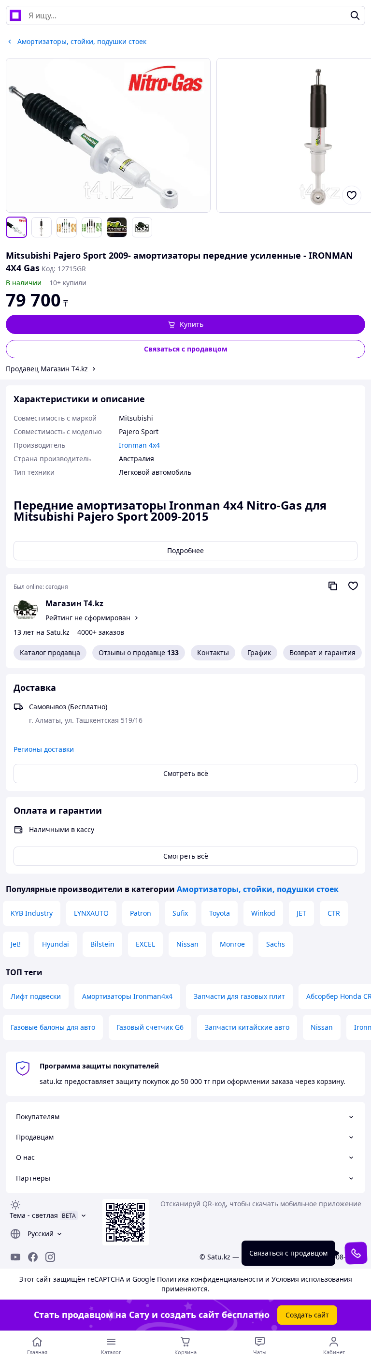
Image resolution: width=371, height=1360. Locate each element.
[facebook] (33, 1257)
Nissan (187, 944)
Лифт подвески (36, 996)
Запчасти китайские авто (247, 1027)
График (259, 652)
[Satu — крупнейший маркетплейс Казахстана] (15, 15)
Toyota (219, 913)
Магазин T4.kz (74, 603)
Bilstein (102, 944)
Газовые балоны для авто (53, 1027)
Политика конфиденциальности (210, 1279)
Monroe (232, 944)
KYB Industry (32, 913)
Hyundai (55, 944)
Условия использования (311, 1279)
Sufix (180, 913)
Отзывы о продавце (139, 652)
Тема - (34, 1215)
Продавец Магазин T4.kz (47, 368)
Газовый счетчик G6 (150, 1027)
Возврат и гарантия (322, 652)
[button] (185, 324)
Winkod (263, 913)
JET (301, 913)
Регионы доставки (44, 749)
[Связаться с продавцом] (356, 1253)
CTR (334, 913)
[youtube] (15, 1257)
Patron (140, 913)
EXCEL (145, 944)
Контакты (213, 652)
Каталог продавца (50, 652)
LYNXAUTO (91, 913)
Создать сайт (307, 1314)
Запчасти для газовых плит (239, 996)
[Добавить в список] (351, 195)
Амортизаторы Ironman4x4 (127, 996)
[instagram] (50, 1257)
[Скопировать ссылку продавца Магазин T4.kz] (333, 586)
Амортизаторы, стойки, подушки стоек (258, 889)
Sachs (275, 944)
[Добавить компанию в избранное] (353, 586)
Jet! (16, 944)
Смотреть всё (185, 773)
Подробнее (185, 550)
